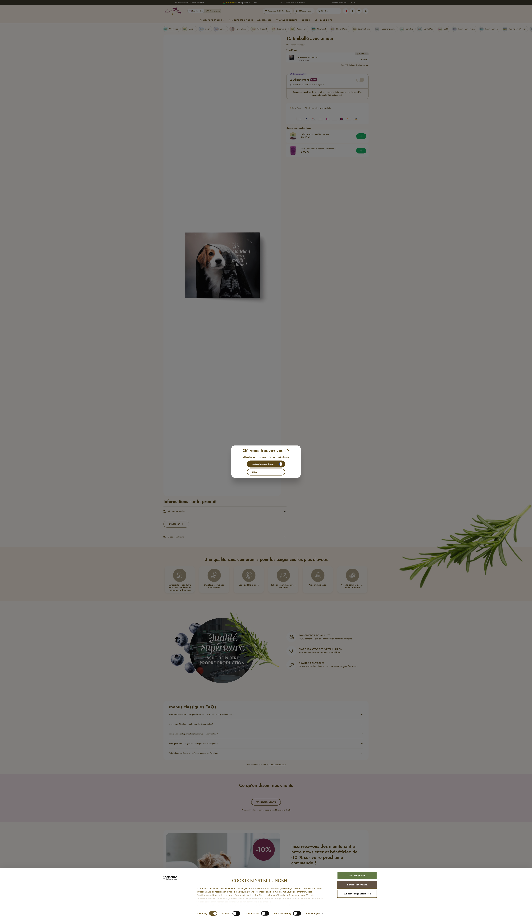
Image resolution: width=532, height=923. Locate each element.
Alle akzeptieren (357, 875)
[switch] (236, 913)
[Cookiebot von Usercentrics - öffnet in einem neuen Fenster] (170, 878)
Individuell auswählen (357, 884)
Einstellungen (313, 913)
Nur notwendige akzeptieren (357, 894)
